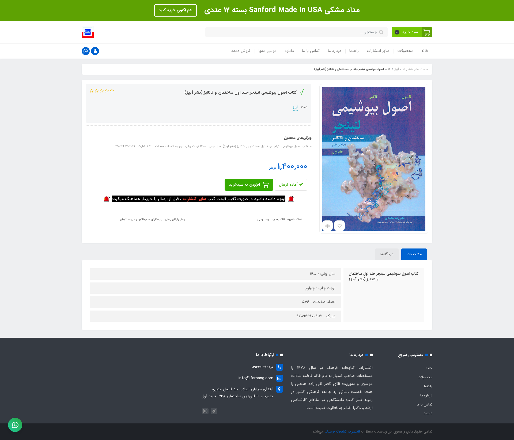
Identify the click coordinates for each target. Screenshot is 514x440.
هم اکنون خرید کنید (175, 10)
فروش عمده (240, 51)
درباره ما (334, 51)
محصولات (405, 51)
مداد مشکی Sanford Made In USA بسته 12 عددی (281, 10)
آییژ (295, 107)
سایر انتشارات (378, 51)
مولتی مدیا (267, 51)
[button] (412, 32)
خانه (424, 51)
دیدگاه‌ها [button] (386, 254)
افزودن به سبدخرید (245, 184)
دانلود (289, 51)
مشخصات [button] (414, 254)
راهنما (354, 51)
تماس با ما (311, 51)
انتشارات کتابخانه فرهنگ (342, 431)
